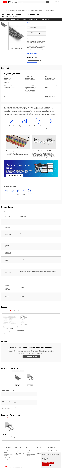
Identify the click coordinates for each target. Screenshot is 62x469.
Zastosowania (13, 7)
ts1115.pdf (21, 327)
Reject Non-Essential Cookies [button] (48, 462)
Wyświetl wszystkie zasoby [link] (32, 62)
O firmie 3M (6, 450)
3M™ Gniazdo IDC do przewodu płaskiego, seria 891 (9, 437)
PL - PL (55, 1)
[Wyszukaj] (47, 2)
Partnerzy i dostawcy (7, 457)
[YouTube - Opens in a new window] (51, 451)
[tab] (6, 311)
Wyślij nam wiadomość (32, 356)
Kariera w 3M (6, 452)
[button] (54, 465)
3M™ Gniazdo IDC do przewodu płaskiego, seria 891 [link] (30, 385)
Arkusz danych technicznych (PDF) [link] (34, 60)
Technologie (6, 459)
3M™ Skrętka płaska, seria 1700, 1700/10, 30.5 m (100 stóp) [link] (17, 385)
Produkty (5, 7)
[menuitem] (4, 19)
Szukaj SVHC (27, 452)
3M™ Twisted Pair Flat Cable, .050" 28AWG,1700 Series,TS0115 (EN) (8, 328)
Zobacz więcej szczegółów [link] (32, 53)
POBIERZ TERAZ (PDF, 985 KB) (15, 175)
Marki (19, 7)
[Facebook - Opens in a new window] (54, 451)
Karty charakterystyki (29, 450)
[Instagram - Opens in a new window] (57, 451)
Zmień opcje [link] (29, 22)
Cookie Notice (45, 459)
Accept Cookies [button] (45, 465)
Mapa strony (39, 453)
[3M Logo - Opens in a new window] (10, 2)
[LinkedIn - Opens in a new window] (48, 451)
